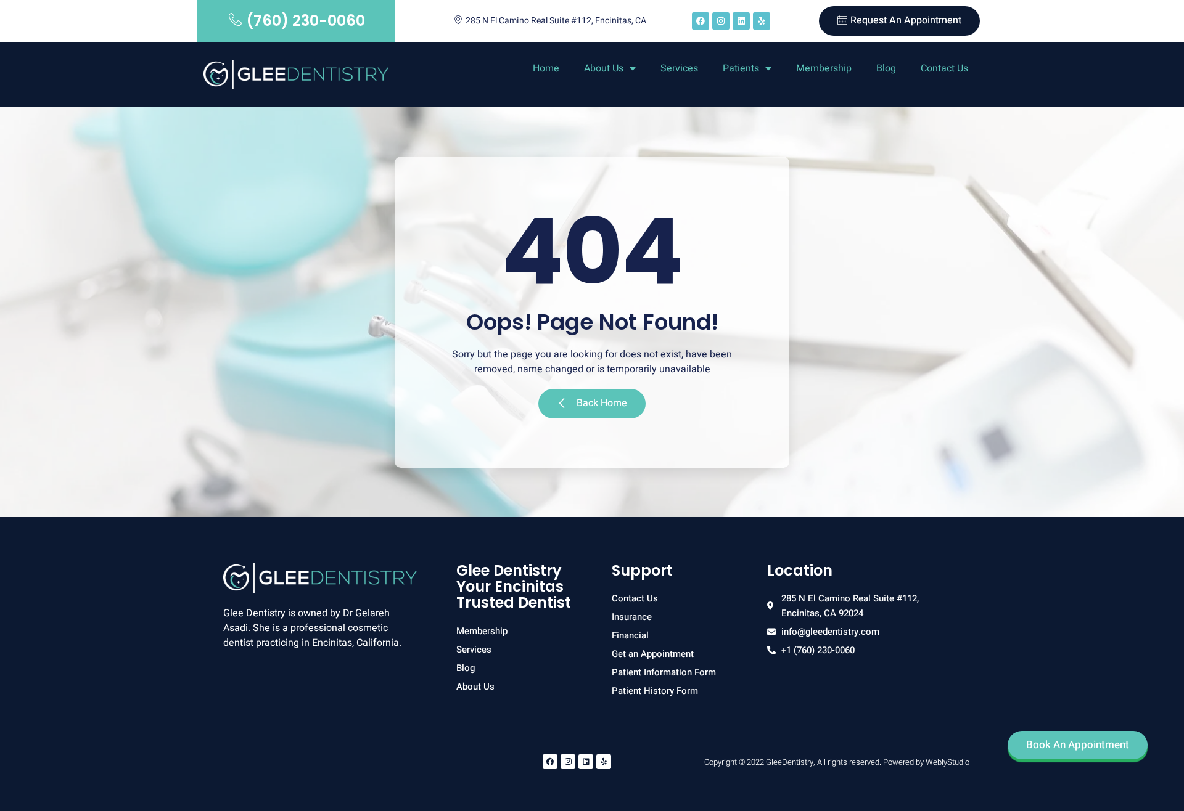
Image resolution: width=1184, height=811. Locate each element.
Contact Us (944, 68)
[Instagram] (721, 21)
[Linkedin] (741, 21)
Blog (886, 68)
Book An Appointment (1077, 744)
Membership (824, 68)
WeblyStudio (947, 762)
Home (546, 68)
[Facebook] (700, 21)
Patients (741, 68)
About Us (603, 68)
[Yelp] (761, 21)
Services (679, 68)
